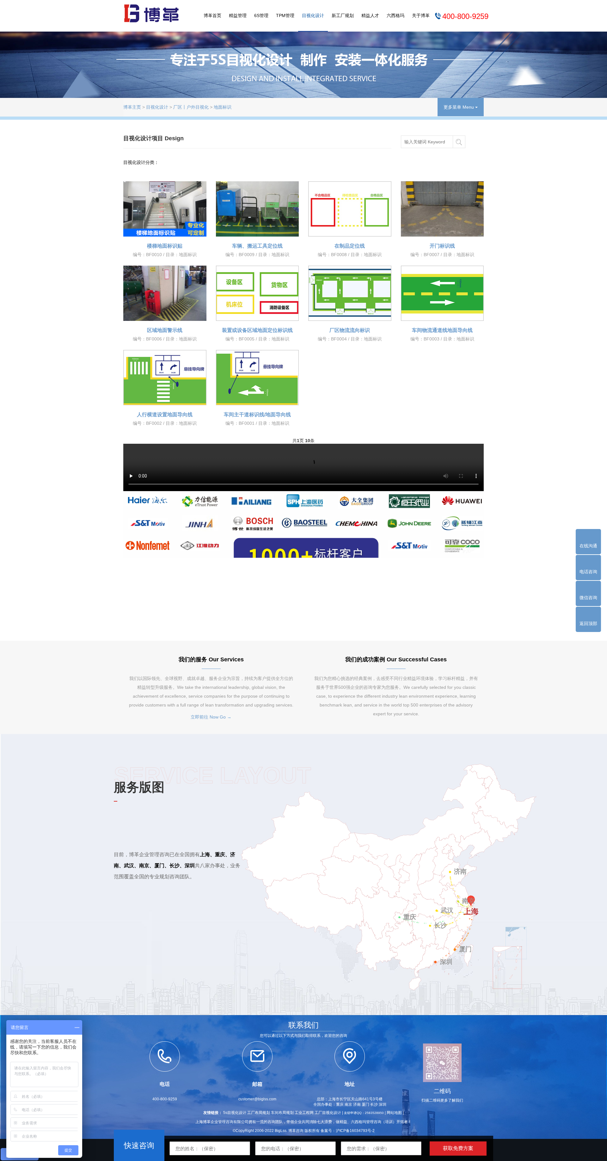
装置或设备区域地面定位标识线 (257, 330)
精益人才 (370, 15)
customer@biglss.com (257, 1099)
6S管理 (261, 15)
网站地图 (394, 1112)
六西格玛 (395, 15)
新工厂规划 (343, 15)
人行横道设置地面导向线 (165, 414)
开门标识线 (442, 246)
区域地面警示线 (164, 330)
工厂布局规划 (258, 1112)
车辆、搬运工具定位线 (257, 246)
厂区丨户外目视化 (191, 107)
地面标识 (222, 107)
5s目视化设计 (234, 1112)
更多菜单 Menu (459, 107)
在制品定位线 (349, 246)
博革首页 (212, 15)
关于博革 (421, 15)
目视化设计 (313, 15)
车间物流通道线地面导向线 (442, 330)
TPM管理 (285, 15)
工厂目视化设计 (328, 1112)
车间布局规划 (282, 1112)
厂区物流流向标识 (349, 330)
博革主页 (132, 107)
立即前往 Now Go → (211, 716)
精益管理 (238, 15)
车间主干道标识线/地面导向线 (257, 414)
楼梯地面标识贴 (164, 246)
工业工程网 (304, 1112)
